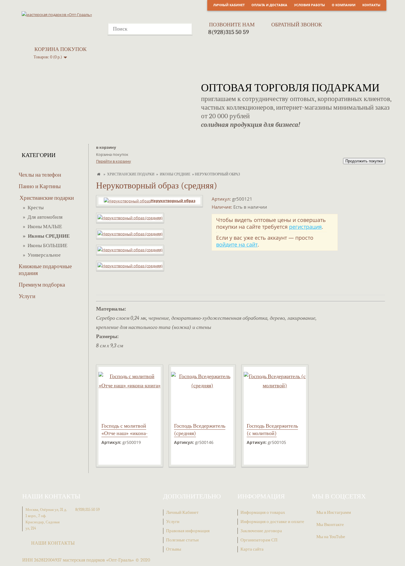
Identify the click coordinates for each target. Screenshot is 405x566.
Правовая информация (188, 530)
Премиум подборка (42, 285)
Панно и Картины (40, 186)
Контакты (371, 5)
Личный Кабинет (229, 5)
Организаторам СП (259, 540)
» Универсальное (42, 255)
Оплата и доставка (269, 5)
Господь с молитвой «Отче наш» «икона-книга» (124, 433)
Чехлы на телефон (40, 175)
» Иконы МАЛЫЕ (42, 226)
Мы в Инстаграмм (333, 512)
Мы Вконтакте (330, 524)
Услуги (27, 296)
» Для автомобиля (43, 217)
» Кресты (33, 207)
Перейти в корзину (113, 161)
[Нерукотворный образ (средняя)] (130, 221)
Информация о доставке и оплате (272, 521)
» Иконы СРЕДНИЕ (46, 236)
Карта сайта (252, 549)
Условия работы (309, 5)
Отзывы (173, 549)
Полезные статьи (182, 540)
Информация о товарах (262, 512)
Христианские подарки (47, 198)
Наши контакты (53, 543)
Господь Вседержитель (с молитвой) (272, 430)
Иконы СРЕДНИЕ (175, 174)
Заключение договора (261, 530)
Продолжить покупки (364, 161)
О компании (343, 5)
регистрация (305, 226)
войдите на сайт (237, 244)
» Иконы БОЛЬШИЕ (45, 245)
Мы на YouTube (330, 536)
